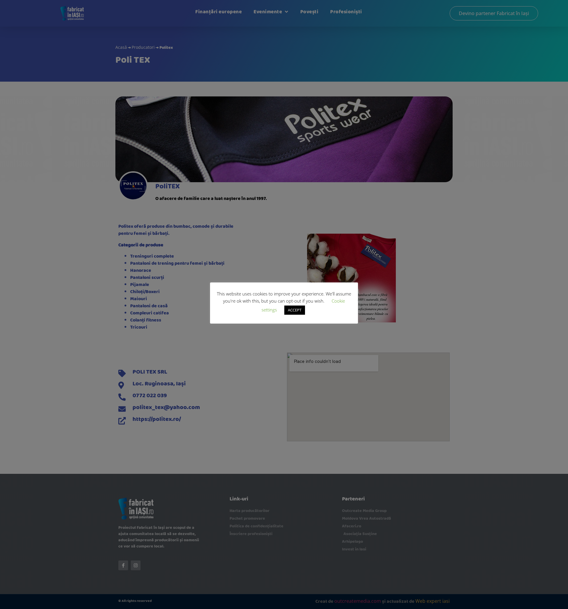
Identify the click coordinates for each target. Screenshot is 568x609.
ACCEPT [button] (294, 310)
